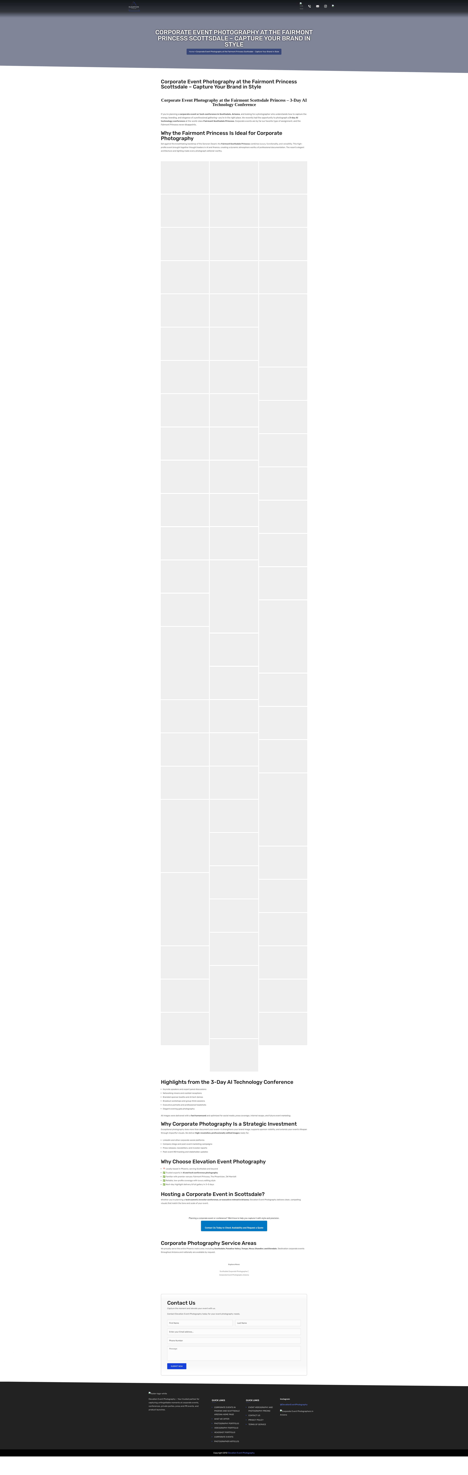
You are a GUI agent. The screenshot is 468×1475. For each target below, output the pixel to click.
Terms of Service (257, 1424)
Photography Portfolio (226, 1423)
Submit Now (177, 1366)
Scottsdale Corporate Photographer (234, 1271)
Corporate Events (223, 1437)
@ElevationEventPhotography (293, 1404)
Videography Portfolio (226, 1428)
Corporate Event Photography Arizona (234, 1275)
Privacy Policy (255, 1420)
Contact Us (254, 1415)
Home (191, 52)
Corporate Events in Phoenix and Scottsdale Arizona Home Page (227, 1411)
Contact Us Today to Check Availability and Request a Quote (234, 1227)
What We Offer (221, 1419)
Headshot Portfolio (224, 1432)
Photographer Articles (226, 1441)
